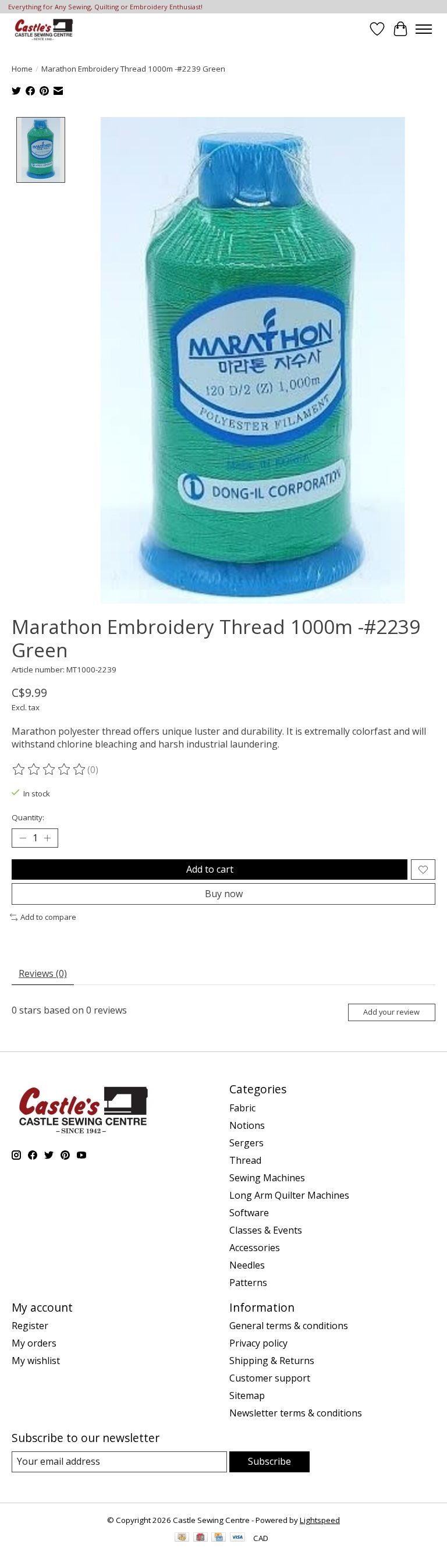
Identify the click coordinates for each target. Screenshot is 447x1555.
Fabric (242, 1107)
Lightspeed (320, 1520)
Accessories (254, 1247)
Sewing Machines (267, 1177)
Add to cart (209, 869)
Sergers (246, 1142)
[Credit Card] (218, 1538)
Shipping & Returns (271, 1360)
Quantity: (28, 817)
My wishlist (36, 1360)
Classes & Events (265, 1230)
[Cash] (182, 1538)
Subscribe (269, 1461)
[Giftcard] (200, 1538)
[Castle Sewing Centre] (44, 29)
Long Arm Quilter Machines (289, 1195)
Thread (245, 1160)
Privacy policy (258, 1343)
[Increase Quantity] (47, 838)
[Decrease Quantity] (22, 838)
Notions (247, 1125)
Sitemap (247, 1395)
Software (249, 1212)
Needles (247, 1265)
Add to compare (48, 917)
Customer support (269, 1378)
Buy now (224, 893)
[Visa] (237, 1538)
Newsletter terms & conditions (295, 1413)
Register (30, 1325)
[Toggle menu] (423, 29)
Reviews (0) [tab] (43, 973)
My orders (34, 1343)
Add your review (391, 1012)
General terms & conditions (288, 1325)
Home (22, 68)
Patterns (248, 1282)
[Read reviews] (49, 770)
